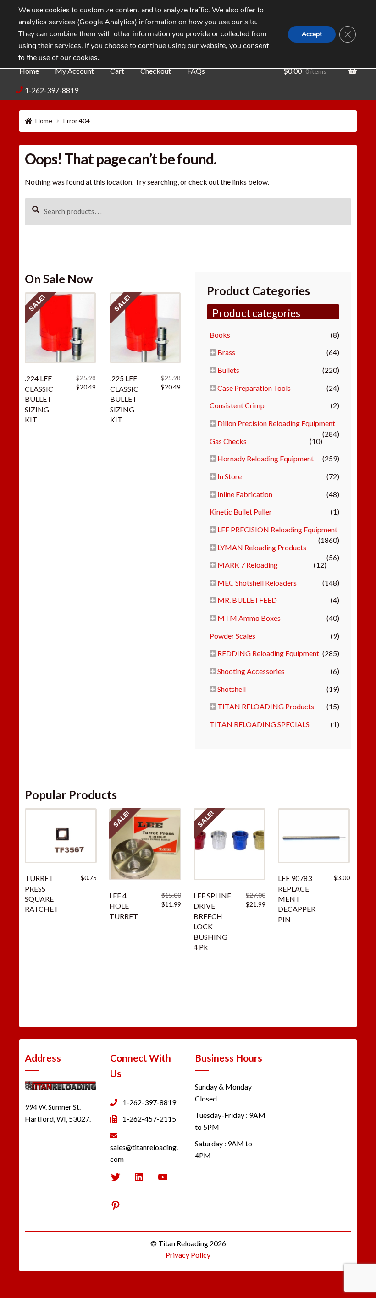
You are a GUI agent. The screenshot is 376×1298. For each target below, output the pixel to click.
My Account (74, 70)
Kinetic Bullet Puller (241, 511)
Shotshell (231, 689)
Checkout (155, 70)
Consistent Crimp (237, 405)
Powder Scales (232, 635)
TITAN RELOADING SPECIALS (260, 724)
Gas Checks (228, 441)
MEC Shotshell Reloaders (257, 582)
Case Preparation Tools (254, 387)
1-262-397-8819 (51, 90)
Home (29, 70)
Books (220, 334)
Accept (312, 34)
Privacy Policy (188, 1254)
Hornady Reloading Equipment (265, 458)
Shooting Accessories (251, 671)
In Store (229, 476)
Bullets (228, 370)
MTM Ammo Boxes (249, 617)
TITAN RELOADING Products (265, 706)
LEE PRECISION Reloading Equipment (277, 529)
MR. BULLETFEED (247, 600)
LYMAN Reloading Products (261, 547)
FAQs (196, 70)
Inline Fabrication (244, 494)
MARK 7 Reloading (247, 564)
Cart (117, 70)
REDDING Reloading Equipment (268, 653)
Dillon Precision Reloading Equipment (276, 423)
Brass (226, 352)
